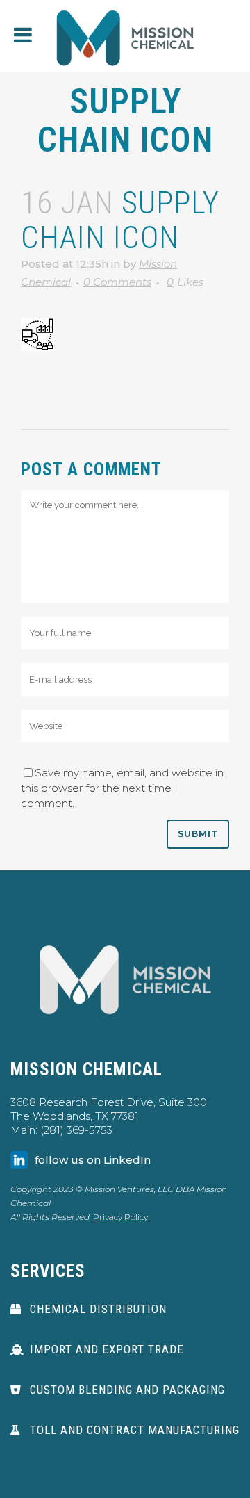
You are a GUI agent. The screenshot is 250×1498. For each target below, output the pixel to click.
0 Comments (117, 281)
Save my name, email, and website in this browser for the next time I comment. (122, 788)
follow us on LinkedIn (93, 1159)
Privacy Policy (120, 1217)
